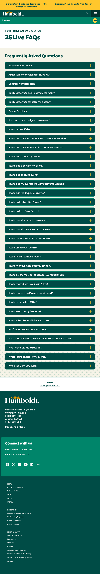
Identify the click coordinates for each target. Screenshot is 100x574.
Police (10, 546)
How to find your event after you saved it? (29, 266)
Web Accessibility (15, 487)
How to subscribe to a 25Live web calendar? (31, 321)
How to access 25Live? (19, 129)
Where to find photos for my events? (27, 357)
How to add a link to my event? (24, 157)
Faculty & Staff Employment (19, 513)
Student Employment (15, 517)
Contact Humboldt (15, 454)
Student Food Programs (16, 550)
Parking (10, 543)
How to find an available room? (24, 257)
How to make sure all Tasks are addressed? (30, 293)
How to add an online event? (23, 175)
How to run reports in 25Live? (23, 302)
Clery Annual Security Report (20, 557)
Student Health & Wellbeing (19, 554)
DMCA (9, 495)
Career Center (13, 524)
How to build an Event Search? (23, 211)
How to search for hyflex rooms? (24, 311)
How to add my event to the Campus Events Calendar (36, 184)
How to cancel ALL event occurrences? (28, 220)
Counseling (11, 539)
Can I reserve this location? (22, 84)
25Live (7, 20)
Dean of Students (14, 535)
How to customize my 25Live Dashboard (29, 239)
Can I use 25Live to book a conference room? (31, 93)
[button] (87, 13)
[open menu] (95, 13)
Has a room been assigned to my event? (29, 120)
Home (8, 31)
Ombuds (10, 561)
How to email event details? (22, 248)
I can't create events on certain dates (27, 330)
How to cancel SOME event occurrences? (29, 230)
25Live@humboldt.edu (50, 386)
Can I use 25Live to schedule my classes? (29, 102)
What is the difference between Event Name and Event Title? (39, 339)
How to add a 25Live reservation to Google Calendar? (35, 148)
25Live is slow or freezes (20, 66)
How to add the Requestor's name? (26, 193)
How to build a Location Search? (24, 202)
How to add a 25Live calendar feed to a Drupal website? (37, 139)
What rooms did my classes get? (25, 348)
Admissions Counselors (19, 449)
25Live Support (20, 31)
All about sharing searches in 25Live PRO (29, 75)
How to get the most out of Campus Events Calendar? (36, 275)
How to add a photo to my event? (25, 166)
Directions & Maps (15, 427)
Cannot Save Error (17, 111)
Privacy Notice (13, 491)
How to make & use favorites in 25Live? (28, 284)
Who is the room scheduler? (22, 366)
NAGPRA (10, 502)
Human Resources (14, 520)
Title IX (10, 498)
